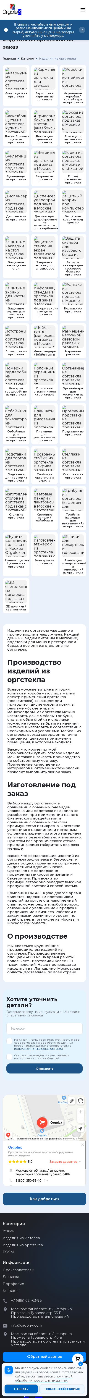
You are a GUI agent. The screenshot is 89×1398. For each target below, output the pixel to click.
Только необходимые (62, 1388)
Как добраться (45, 1199)
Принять (21, 1388)
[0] (78, 1359)
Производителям (18, 1270)
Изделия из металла (21, 1238)
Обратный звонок (44, 1356)
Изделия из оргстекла (23, 1245)
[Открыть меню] (82, 9)
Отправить (44, 1068)
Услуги (9, 1231)
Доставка (11, 1277)
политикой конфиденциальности (38, 1048)
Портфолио (13, 1284)
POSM (8, 1252)
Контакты (11, 1291)
